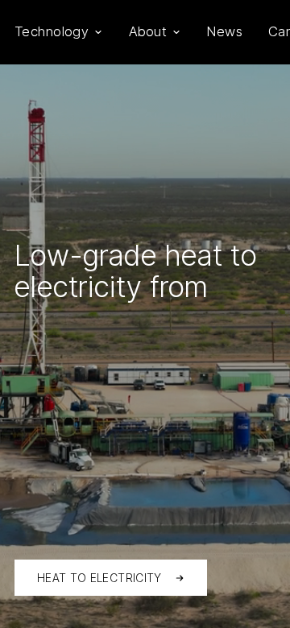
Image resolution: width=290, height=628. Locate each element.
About (148, 31)
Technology (51, 31)
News (224, 31)
